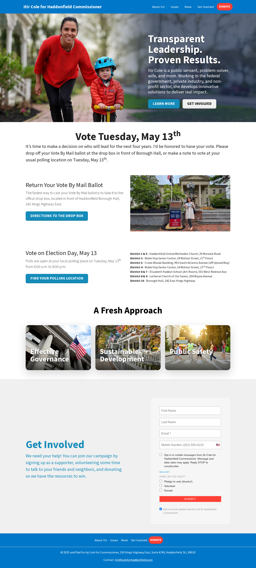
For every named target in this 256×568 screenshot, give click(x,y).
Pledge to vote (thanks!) (178, 481)
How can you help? (172, 476)
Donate (224, 6)
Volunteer (169, 486)
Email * (166, 431)
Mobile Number (171, 443)
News (188, 7)
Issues (175, 7)
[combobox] (218, 445)
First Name (168, 408)
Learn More (164, 103)
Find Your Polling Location (56, 278)
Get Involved (206, 7)
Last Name (168, 420)
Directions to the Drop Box (56, 215)
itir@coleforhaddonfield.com (134, 560)
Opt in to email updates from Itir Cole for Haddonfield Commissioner (189, 511)
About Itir (158, 7)
